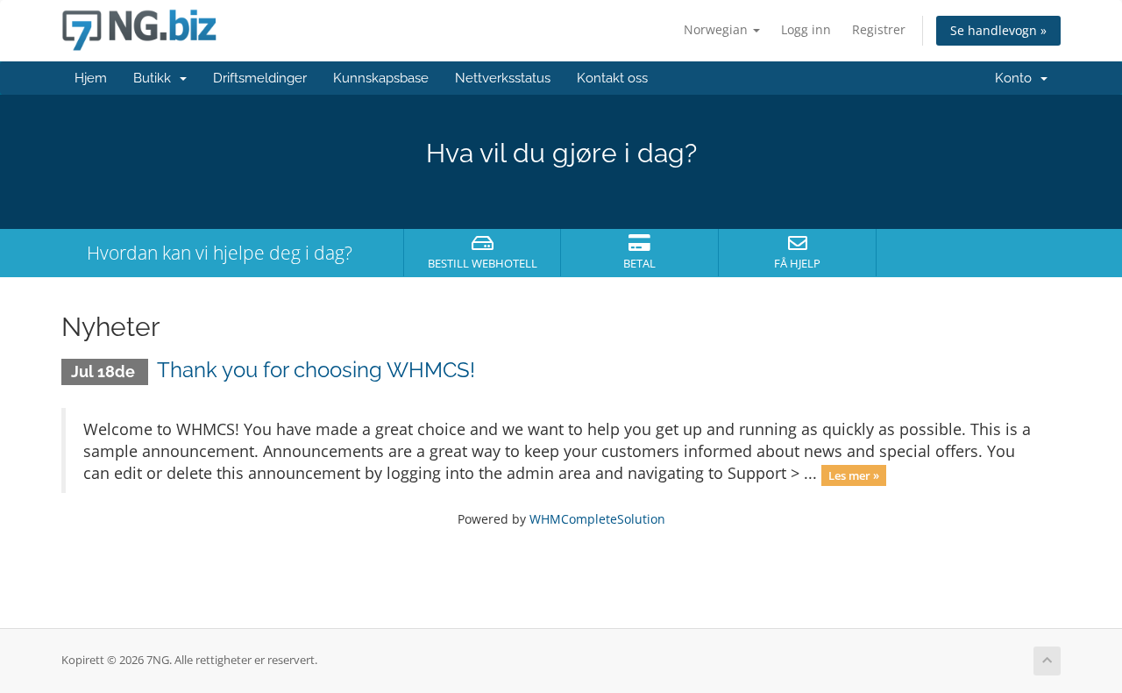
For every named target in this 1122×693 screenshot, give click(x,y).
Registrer (878, 29)
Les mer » (853, 474)
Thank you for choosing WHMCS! (316, 369)
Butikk (155, 78)
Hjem (91, 78)
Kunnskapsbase (381, 78)
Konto (1017, 78)
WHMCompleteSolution (597, 519)
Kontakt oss (612, 78)
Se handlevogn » (998, 30)
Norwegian (717, 29)
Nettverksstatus (502, 78)
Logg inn (806, 29)
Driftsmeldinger (260, 78)
